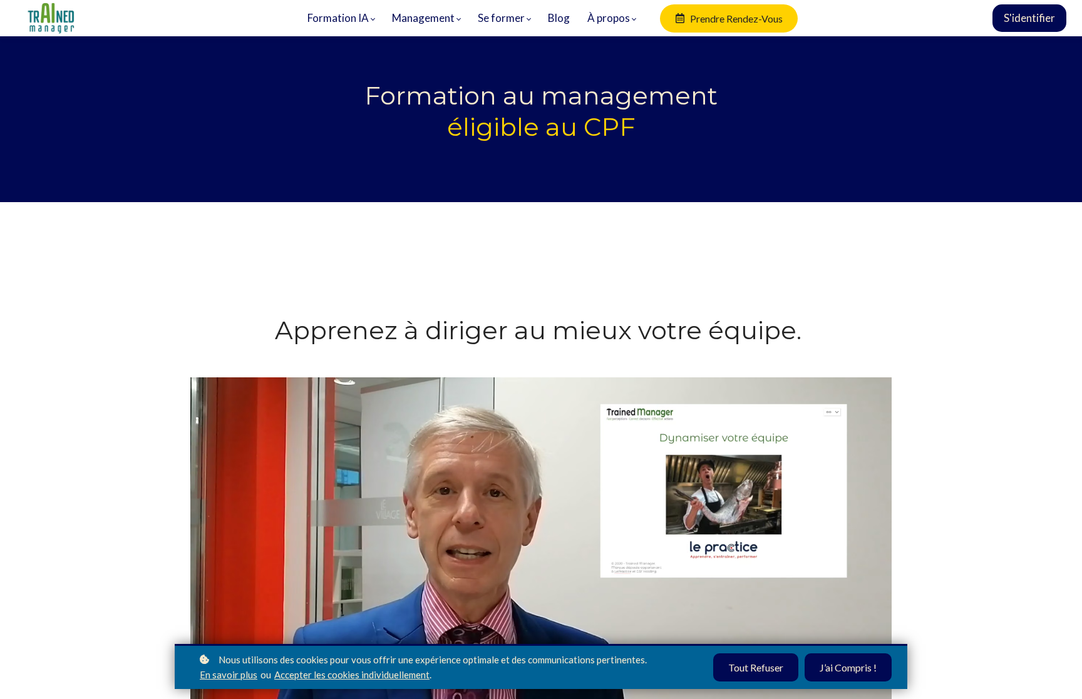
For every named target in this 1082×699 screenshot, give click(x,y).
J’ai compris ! (848, 667)
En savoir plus (228, 674)
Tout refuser (755, 667)
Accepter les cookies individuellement (352, 674)
